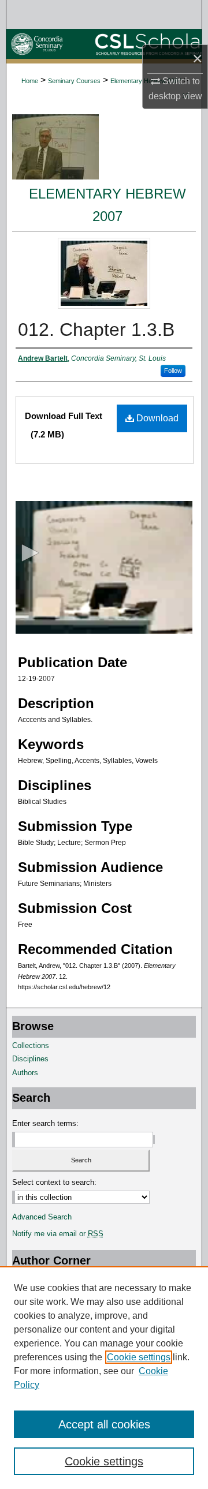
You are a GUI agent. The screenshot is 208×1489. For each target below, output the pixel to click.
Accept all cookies (104, 1424)
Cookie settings (138, 1357)
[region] (104, 1377)
